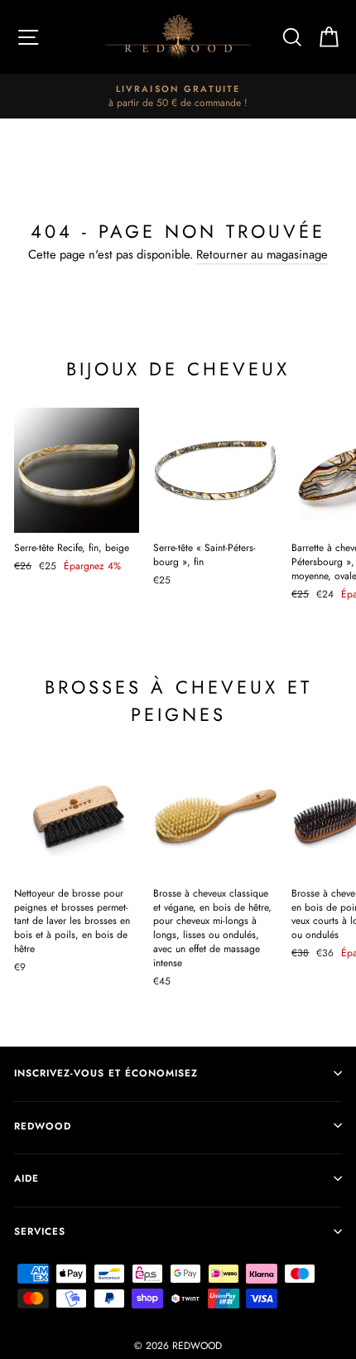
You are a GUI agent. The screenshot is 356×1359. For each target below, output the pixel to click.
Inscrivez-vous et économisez (106, 1073)
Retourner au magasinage (262, 254)
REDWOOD (42, 1126)
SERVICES (39, 1231)
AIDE (26, 1178)
